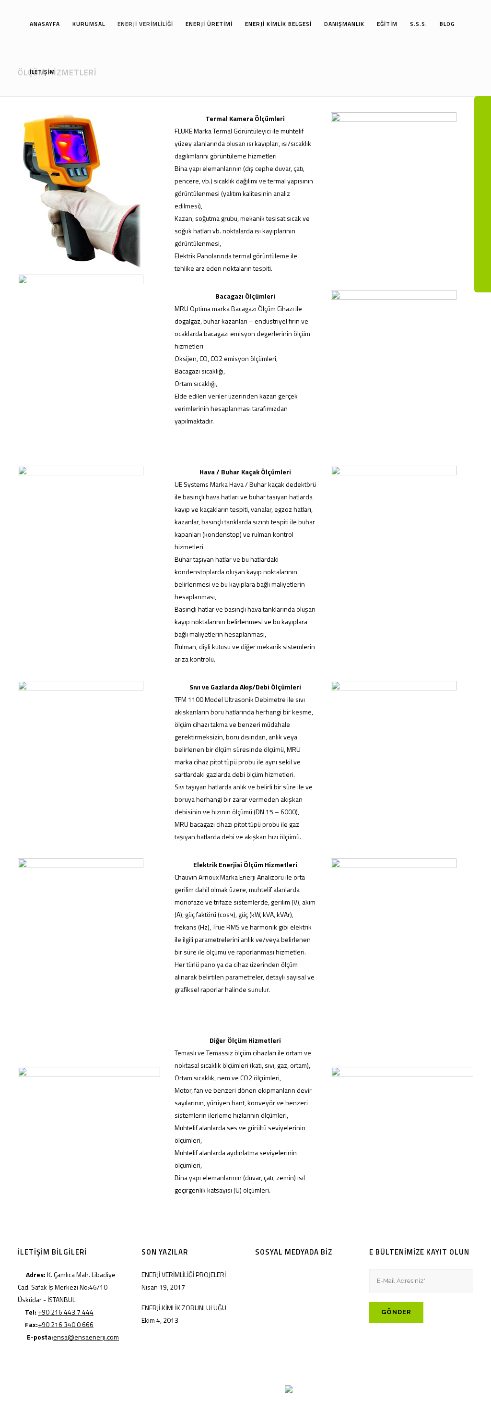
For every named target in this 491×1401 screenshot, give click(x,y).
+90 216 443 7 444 (66, 1312)
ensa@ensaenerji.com (86, 1337)
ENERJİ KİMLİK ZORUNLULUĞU (183, 1308)
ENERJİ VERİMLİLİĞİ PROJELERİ (183, 1274)
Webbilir (273, 1387)
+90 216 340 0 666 (66, 1324)
